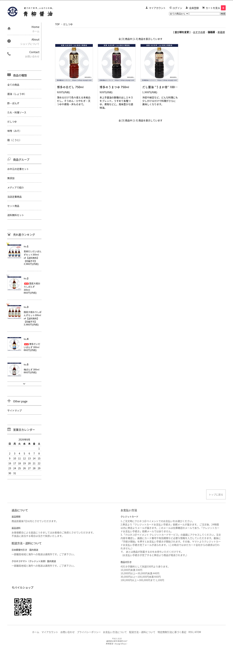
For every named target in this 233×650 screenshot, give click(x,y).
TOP (57, 24)
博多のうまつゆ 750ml (114, 87)
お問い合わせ (67, 632)
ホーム (35, 632)
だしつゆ (68, 24)
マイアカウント (157, 8)
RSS (190, 632)
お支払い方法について (115, 632)
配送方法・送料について (142, 632)
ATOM (198, 632)
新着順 (221, 32)
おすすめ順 (199, 32)
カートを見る (215, 8)
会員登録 (194, 8)
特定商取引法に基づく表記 (172, 632)
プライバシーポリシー (89, 632)
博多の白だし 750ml (70, 87)
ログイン (177, 8)
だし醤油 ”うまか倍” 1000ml (161, 87)
